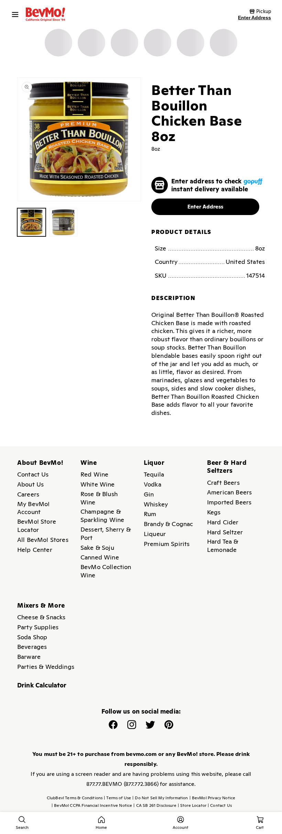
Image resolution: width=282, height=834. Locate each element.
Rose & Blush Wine (99, 498)
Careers (28, 494)
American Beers (229, 492)
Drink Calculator (42, 685)
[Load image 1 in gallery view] (31, 222)
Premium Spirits (166, 544)
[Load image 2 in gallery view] (63, 222)
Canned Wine (99, 557)
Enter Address (254, 17)
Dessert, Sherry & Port (105, 533)
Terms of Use (117, 798)
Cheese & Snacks (41, 617)
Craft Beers (223, 482)
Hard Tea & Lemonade (222, 545)
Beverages (32, 647)
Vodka (152, 484)
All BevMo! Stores (42, 540)
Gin (149, 494)
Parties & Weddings (45, 667)
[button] (17, 14)
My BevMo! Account (33, 508)
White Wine (97, 484)
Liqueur (155, 534)
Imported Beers (229, 502)
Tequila (154, 474)
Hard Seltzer (225, 532)
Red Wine (94, 474)
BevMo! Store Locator (36, 525)
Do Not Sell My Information (160, 798)
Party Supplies (37, 627)
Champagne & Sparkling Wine (102, 515)
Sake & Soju (97, 548)
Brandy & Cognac (168, 524)
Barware (29, 657)
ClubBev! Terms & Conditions (74, 798)
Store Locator (192, 805)
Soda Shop (32, 637)
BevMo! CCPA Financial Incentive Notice (92, 805)
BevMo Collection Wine (105, 571)
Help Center (34, 550)
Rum (150, 514)
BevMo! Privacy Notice (212, 798)
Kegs (214, 512)
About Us (30, 484)
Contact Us (33, 474)
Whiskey (156, 504)
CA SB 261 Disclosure (154, 805)
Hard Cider (223, 522)
